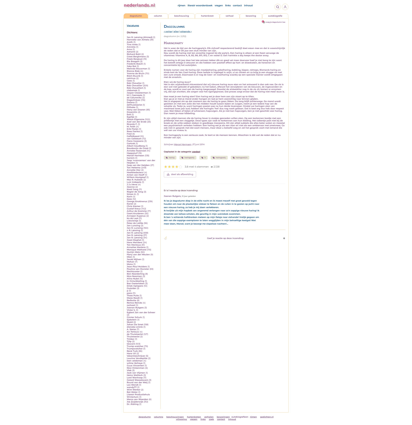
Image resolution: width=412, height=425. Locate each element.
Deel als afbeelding (182, 174)
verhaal (230, 16)
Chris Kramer (133, 206)
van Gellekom (134, 138)
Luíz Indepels (134, 182)
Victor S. (131, 310)
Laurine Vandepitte (137, 358)
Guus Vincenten (135, 365)
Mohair (130, 262)
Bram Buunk (133, 76)
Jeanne (131, 187)
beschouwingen (175, 417)
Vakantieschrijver (136, 356)
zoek (211, 419)
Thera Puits (133, 295)
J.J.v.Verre (132, 184)
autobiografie (275, 16)
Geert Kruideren (135, 213)
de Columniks (134, 97)
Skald (130, 322)
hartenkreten (194, 417)
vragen (219, 5)
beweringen (223, 417)
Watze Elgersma (135, 119)
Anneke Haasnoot (136, 150)
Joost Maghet (134, 240)
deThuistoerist (134, 105)
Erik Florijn (132, 129)
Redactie (131, 300)
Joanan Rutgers (135, 307)
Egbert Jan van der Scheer (141, 312)
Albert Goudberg (136, 146)
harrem (131, 158)
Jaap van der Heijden (138, 165)
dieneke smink (135, 327)
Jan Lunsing (133, 225)
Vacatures (133, 25)
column (158, 16)
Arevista (131, 47)
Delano (131, 102)
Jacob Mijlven (134, 259)
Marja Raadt (133, 298)
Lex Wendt (132, 385)
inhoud (248, 5)
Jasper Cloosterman (137, 93)
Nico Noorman (134, 276)
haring (171, 158)
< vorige (168, 31)
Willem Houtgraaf (136, 177)
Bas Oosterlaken (136, 283)
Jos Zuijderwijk (135, 402)
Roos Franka (133, 131)
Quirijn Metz (133, 252)
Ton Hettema (133, 167)
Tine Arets (132, 44)
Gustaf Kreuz (134, 208)
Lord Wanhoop (135, 377)
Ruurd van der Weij (137, 382)
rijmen (181, 5)
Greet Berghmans (136, 56)
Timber (130, 339)
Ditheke (131, 107)
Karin (129, 196)
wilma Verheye (135, 363)
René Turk (132, 351)
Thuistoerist (133, 336)
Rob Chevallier (134, 85)
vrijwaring (181, 419)
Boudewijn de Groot (137, 148)
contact (237, 5)
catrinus (131, 78)
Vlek (129, 370)
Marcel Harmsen (135, 155)
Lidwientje (132, 221)
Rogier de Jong (135, 192)
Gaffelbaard (133, 136)
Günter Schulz (134, 317)
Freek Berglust (135, 59)
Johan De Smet (135, 324)
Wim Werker (133, 389)
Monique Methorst (136, 249)
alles (176, 31)
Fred (129, 134)
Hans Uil (131, 353)
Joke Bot (131, 66)
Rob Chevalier (134, 83)
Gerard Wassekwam (137, 380)
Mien (129, 257)
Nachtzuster (133, 271)
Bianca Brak (133, 71)
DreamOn (132, 112)
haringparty (189, 158)
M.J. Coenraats (134, 95)
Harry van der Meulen (138, 254)
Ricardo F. (132, 124)
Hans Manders (134, 242)
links (228, 5)
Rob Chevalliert (135, 88)
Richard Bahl (134, 54)
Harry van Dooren (136, 109)
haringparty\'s (241, 158)
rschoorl (131, 305)
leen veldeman (135, 361)
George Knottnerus (137, 201)
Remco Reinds (134, 303)
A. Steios (131, 329)
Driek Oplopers (135, 286)
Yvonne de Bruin (136, 73)
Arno (129, 49)
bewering (251, 16)
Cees (129, 80)
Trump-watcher (135, 346)
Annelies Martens (136, 247)
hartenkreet (207, 16)
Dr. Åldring (133, 404)
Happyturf (132, 153)
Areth (130, 42)
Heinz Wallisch (135, 375)
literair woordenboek (200, 5)
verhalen (209, 417)
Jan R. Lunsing (135, 228)
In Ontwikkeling (135, 281)
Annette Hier (133, 170)
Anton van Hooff (135, 175)
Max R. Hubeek (135, 179)
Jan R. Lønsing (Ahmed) (139, 37)
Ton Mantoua (134, 245)
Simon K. (131, 194)
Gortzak (131, 143)
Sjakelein (132, 319)
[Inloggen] (285, 7)
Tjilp (129, 341)
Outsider (131, 288)
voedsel (196, 151)
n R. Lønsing (133, 230)
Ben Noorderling (136, 274)
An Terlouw (133, 332)
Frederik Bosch (135, 64)
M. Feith (131, 126)
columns (158, 417)
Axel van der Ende (136, 122)
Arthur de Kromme (137, 211)
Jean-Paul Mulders (137, 266)
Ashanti (131, 52)
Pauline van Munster (138, 269)
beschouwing (181, 16)
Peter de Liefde (135, 223)
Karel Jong (132, 189)
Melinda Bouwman (137, 68)
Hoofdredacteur (135, 172)
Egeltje (130, 117)
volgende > (186, 31)
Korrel (130, 204)
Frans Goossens (135, 141)
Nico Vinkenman (136, 368)
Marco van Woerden (137, 399)
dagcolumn (136, 16)
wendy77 (132, 387)
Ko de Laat (132, 218)
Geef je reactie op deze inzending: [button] (225, 238)
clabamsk (132, 90)
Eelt (129, 114)
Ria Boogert (133, 61)
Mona (130, 264)
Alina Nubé (133, 278)
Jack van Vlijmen (136, 373)
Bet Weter (132, 392)
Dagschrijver (133, 100)
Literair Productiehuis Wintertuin (138, 395)
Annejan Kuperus (136, 216)
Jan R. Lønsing (135, 233)
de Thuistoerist (135, 334)
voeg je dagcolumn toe (275, 22)
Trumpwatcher (135, 348)
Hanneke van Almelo (138, 39)
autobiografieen (239, 417)
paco (129, 293)
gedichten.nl (267, 417)
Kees (129, 199)
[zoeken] (278, 7)
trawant (131, 344)
